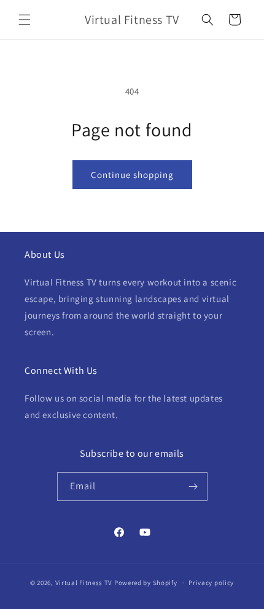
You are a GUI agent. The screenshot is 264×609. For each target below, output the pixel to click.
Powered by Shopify (145, 582)
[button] (24, 19)
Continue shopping (132, 174)
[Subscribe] (193, 486)
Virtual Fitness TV (84, 582)
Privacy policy (211, 582)
